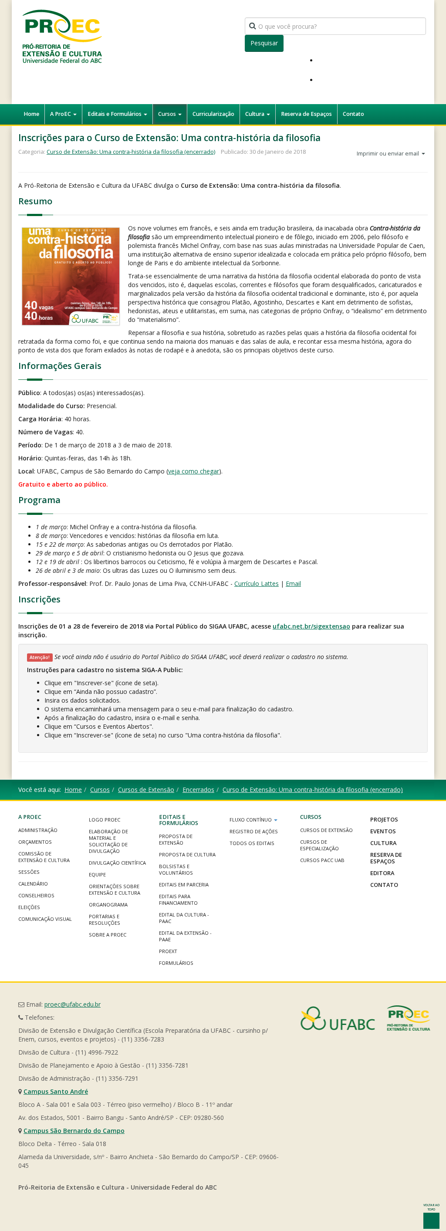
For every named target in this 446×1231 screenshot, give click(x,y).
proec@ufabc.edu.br (72, 1004)
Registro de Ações (254, 831)
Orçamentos (35, 842)
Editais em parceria (184, 884)
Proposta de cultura (187, 854)
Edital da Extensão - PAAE (185, 936)
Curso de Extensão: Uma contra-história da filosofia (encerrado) (131, 152)
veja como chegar (193, 471)
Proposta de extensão (176, 839)
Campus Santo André (56, 1091)
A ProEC (61, 114)
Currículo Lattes (256, 583)
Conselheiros (36, 895)
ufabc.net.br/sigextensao (311, 626)
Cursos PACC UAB (322, 860)
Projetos (384, 819)
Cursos (167, 114)
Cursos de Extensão (146, 789)
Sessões (29, 872)
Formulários (176, 963)
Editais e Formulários (115, 114)
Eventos (383, 831)
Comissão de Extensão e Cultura (44, 856)
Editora (382, 873)
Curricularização (213, 114)
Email (293, 583)
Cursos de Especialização (319, 845)
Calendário (33, 883)
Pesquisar (264, 43)
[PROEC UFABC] (61, 36)
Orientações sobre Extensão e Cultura (114, 889)
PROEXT (168, 951)
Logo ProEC (104, 819)
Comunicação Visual (45, 919)
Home (31, 114)
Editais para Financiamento (178, 899)
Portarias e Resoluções (104, 919)
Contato (353, 114)
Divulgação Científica (117, 862)
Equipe (97, 874)
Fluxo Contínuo (251, 819)
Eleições (29, 907)
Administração (37, 830)
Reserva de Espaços (306, 114)
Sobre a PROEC (107, 934)
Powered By (365, 1018)
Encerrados (198, 789)
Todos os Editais (252, 843)
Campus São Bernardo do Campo (74, 1130)
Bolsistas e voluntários (176, 869)
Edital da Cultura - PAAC (184, 917)
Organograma (108, 904)
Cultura (255, 114)
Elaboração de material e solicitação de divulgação (108, 841)
